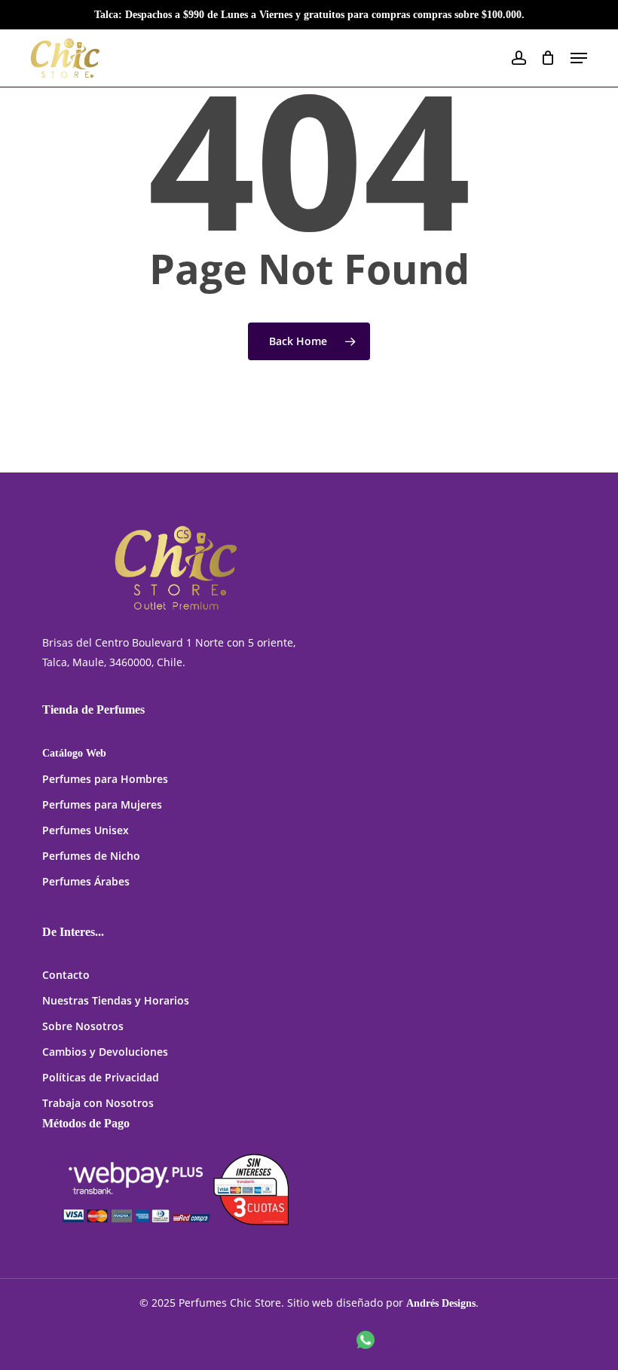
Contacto (66, 975)
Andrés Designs (441, 1303)
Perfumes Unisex (85, 830)
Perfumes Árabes (86, 881)
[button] (579, 58)
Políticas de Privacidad (100, 1077)
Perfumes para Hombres (105, 779)
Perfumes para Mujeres (102, 804)
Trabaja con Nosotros (98, 1103)
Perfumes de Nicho (91, 856)
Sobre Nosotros (83, 1026)
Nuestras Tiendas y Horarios (115, 1000)
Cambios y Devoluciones (105, 1051)
